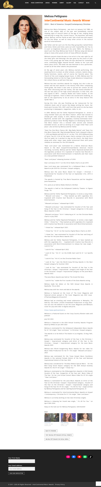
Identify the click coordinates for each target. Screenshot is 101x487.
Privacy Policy (60, 484)
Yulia (78, 422)
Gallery (68, 3)
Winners (54, 3)
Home (27, 3)
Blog (87, 3)
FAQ (75, 3)
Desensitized (47, 422)
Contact (81, 3)
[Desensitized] (51, 417)
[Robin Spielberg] (68, 417)
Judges (47, 3)
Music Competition (37, 3)
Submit (62, 3)
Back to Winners (51, 431)
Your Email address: (15, 465)
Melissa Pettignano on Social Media (57, 439)
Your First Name (14, 458)
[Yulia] (84, 417)
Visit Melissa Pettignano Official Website (59, 435)
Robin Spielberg (64, 422)
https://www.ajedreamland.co (54, 310)
